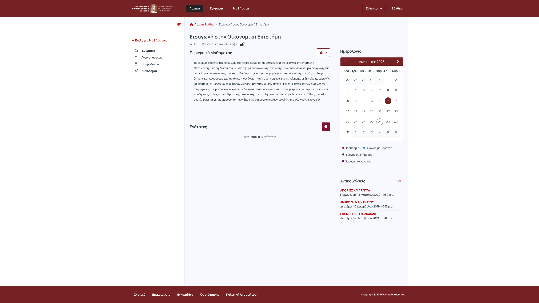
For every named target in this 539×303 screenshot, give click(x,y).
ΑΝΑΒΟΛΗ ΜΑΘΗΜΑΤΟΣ (357, 202)
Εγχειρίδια (185, 294)
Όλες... (399, 181)
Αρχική (194, 8)
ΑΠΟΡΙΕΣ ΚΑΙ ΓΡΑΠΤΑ (355, 190)
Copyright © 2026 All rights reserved (383, 294)
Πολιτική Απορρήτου (241, 294)
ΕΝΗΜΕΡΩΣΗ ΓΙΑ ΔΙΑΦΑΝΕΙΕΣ (360, 214)
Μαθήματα (241, 8)
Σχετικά (139, 294)
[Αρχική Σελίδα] (153, 8)
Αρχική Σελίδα (204, 24)
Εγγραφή (216, 8)
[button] (374, 8)
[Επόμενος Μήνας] (396, 61)
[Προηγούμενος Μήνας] (347, 61)
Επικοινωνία (161, 294)
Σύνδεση (398, 8)
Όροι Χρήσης (209, 294)
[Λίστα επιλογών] (323, 52)
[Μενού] (179, 24)
